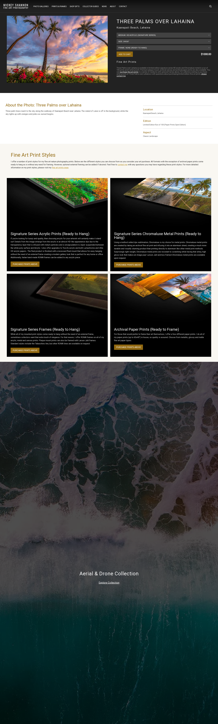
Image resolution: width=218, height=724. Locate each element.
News (104, 6)
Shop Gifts (74, 6)
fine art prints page (60, 167)
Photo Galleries (41, 6)
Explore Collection (109, 582)
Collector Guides (91, 6)
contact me (122, 164)
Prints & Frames (59, 6)
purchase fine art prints (129, 72)
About (113, 6)
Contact (123, 6)
